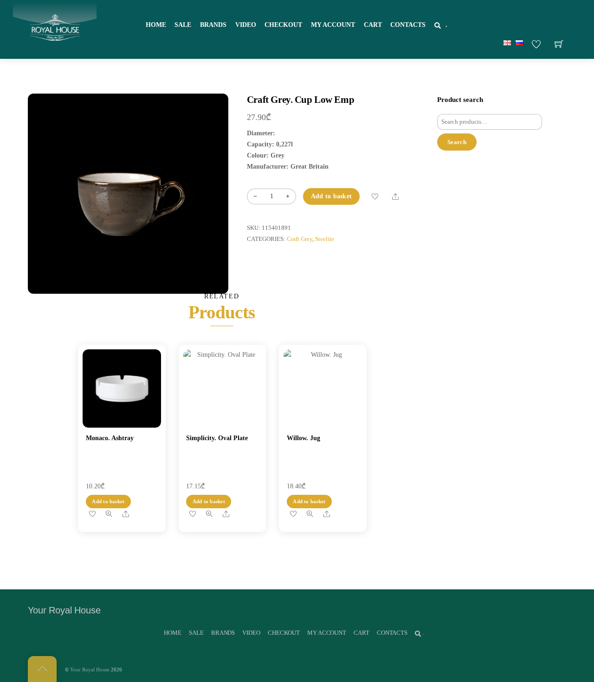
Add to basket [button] (108, 501)
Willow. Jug (303, 438)
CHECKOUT (283, 24)
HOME (156, 24)
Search (456, 142)
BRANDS (213, 24)
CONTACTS (408, 24)
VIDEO (245, 24)
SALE (182, 24)
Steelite (324, 239)
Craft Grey (299, 239)
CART (373, 24)
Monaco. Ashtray (110, 438)
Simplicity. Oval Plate (217, 438)
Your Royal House (90, 669)
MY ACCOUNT (333, 24)
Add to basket (331, 196)
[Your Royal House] (55, 28)
